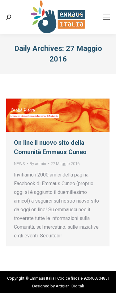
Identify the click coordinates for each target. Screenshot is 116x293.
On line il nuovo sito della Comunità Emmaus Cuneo (50, 147)
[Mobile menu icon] (106, 17)
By (38, 163)
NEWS (19, 163)
